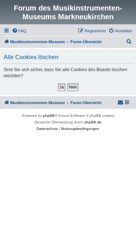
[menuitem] (19, 30)
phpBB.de (93, 122)
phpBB (49, 116)
